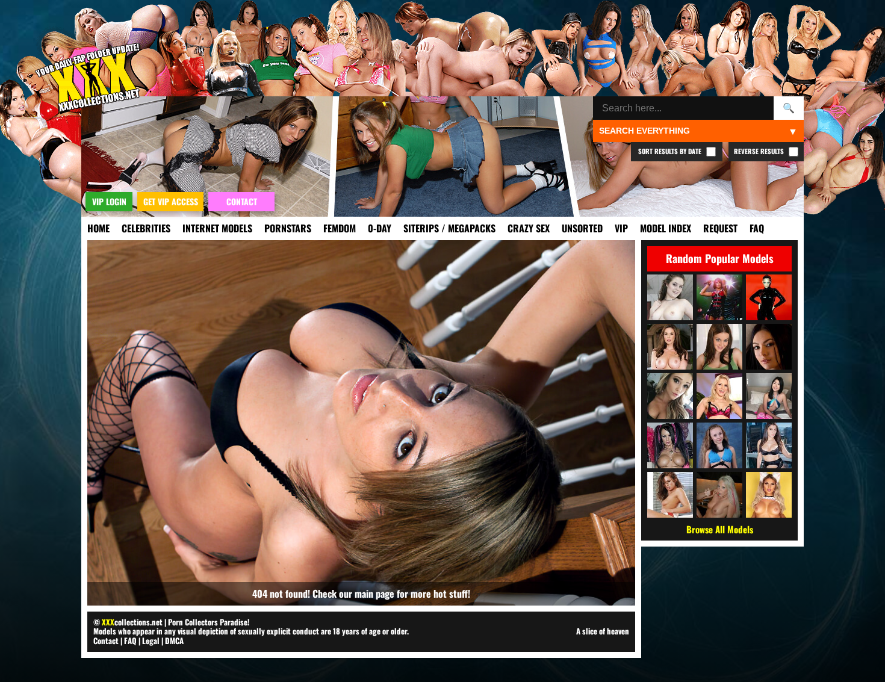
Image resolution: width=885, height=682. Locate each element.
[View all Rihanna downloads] (719, 297)
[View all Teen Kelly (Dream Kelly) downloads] (719, 495)
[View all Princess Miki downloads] (769, 396)
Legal (151, 640)
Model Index (665, 228)
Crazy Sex (529, 228)
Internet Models (217, 228)
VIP (621, 228)
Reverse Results (760, 151)
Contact (106, 640)
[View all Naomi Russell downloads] (670, 495)
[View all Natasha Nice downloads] (719, 347)
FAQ (757, 228)
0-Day (379, 228)
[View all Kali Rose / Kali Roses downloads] (670, 396)
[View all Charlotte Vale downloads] (670, 297)
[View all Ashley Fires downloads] (719, 396)
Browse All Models (719, 529)
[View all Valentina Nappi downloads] (769, 445)
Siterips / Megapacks (449, 228)
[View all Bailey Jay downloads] (769, 495)
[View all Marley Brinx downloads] (769, 347)
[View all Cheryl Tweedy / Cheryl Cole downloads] (769, 297)
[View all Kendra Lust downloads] (670, 347)
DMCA (174, 640)
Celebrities (146, 228)
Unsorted (582, 228)
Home (98, 228)
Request (720, 228)
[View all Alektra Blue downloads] (670, 445)
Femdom (339, 228)
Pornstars (287, 228)
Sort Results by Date (670, 151)
